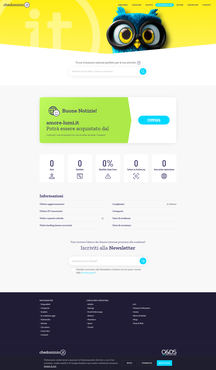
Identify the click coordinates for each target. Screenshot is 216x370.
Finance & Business (141, 308)
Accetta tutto (164, 363)
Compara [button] (153, 120)
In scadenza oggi (47, 315)
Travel (89, 327)
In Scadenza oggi (164, 5)
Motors (90, 315)
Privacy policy (88, 272)
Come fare (45, 331)
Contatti (206, 5)
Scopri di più (50, 366)
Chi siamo (45, 327)
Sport (89, 323)
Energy (90, 308)
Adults (89, 304)
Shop (134, 319)
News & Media (139, 315)
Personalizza (147, 363)
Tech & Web (137, 323)
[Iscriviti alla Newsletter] (143, 261)
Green (135, 312)
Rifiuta (129, 363)
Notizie (180, 5)
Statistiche (193, 5)
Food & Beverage (94, 312)
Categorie (136, 5)
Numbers (91, 319)
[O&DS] (169, 352)
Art (134, 304)
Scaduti (149, 5)
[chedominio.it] (17, 5)
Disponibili (123, 5)
